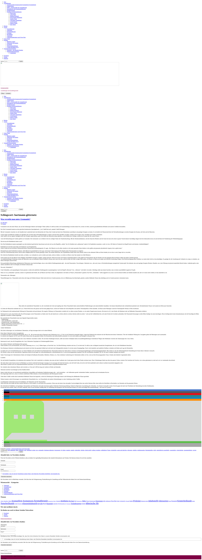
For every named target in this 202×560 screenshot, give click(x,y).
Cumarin (58, 501)
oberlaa (82, 450)
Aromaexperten (4, 88)
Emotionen (99, 501)
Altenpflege (6, 501)
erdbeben (21, 450)
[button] (6, 390)
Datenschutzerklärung (12, 46)
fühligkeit (29, 450)
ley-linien (63, 450)
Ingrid (4, 224)
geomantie (41, 450)
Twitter (5, 57)
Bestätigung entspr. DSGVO (8, 536)
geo (37, 450)
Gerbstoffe (122, 501)
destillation (65, 501)
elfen (17, 450)
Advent (2, 501)
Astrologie (9, 36)
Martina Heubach (14, 16)
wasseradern (173, 450)
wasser (84, 503)
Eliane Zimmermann (90, 501)
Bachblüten (10, 34)
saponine (55, 503)
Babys (54, 501)
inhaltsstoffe (153, 501)
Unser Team (7, 38)
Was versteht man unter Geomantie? (15, 219)
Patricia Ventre (13, 23)
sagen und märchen (122, 450)
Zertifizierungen (11, 10)
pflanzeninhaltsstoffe (29, 503)
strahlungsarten (141, 450)
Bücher (5, 26)
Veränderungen (76, 503)
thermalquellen (149, 450)
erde (25, 450)
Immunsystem (144, 501)
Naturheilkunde (7, 503)
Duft (75, 501)
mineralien (77, 450)
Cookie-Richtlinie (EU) (13, 47)
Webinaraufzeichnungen (13, 51)
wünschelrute (180, 450)
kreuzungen (57, 450)
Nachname (3, 465)
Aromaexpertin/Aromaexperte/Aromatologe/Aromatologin (21, 4)
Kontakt (6, 40)
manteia (68, 450)
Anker (9, 501)
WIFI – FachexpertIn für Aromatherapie (17, 7)
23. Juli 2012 (4, 222)
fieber (118, 501)
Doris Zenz (13, 13)
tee (65, 503)
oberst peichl (88, 450)
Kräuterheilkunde (11, 31)
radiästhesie (104, 450)
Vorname (3, 460)
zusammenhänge (188, 450)
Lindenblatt (13, 53)
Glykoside (127, 501)
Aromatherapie (10, 29)
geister (33, 450)
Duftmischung (79, 501)
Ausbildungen (7, 3)
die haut (71, 501)
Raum (108, 450)
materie (72, 450)
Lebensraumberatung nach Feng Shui (16, 37)
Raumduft (50, 503)
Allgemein (9, 30)
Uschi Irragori (13, 21)
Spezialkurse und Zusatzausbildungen (16, 9)
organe (16, 503)
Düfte (84, 501)
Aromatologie (50, 501)
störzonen (129, 450)
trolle (154, 450)
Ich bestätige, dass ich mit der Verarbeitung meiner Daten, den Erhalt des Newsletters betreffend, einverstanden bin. (31, 473)
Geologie (9, 33)
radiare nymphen (96, 450)
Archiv (5, 27)
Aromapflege (16, 501)
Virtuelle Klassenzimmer (10, 48)
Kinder (170, 501)
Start (5, 2)
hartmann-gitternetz (49, 450)
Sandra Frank (13, 19)
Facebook (9, 44)
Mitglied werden (11, 41)
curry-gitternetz (11, 450)
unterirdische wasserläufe (163, 450)
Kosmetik (174, 501)
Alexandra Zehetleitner (16, 20)
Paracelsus (20, 503)
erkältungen (108, 501)
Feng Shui (114, 501)
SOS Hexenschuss (61, 503)
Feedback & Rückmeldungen (14, 12)
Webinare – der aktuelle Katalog (15, 50)
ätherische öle (92, 503)
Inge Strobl (13, 24)
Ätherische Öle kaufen (12, 43)
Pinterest (6, 58)
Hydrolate (137, 501)
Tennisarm (68, 503)
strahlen (135, 450)
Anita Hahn (13, 14)
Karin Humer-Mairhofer (16, 17)
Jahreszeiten (163, 501)
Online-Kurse (10, 6)
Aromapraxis (28, 501)
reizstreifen (113, 450)
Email (2, 469)
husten (131, 501)
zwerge (194, 450)
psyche (40, 503)
